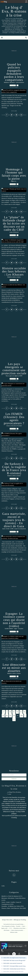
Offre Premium (6, 930)
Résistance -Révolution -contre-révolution (14, 82)
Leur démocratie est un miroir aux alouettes (14, 668)
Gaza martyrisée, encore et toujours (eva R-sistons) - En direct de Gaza (14, 520)
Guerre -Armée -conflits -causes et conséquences (14, 528)
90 (10, 712)
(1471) (12, 896)
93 (21, 712)
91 (13, 712)
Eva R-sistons (15, 815)
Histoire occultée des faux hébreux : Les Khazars (14, 271)
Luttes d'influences (14, 232)
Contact (23, 926)
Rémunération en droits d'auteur (19, 928)
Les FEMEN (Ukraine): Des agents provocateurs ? (14, 418)
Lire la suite (14, 111)
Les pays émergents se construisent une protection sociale (14, 368)
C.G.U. (10, 928)
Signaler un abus (4, 928)
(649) (14, 908)
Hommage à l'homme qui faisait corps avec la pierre (14, 174)
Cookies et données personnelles (17, 930)
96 (7, 715)
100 (21, 715)
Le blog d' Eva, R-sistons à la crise (14, 11)
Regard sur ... (14, 181)
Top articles (18, 926)
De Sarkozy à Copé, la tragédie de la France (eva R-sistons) (14, 468)
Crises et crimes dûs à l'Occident (14, 425)
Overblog (23, 919)
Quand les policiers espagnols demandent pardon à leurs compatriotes (14, 72)
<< (3, 712)
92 (17, 712)
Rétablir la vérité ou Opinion (14, 277)
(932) (13, 906)
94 (24, 712)
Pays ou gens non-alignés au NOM (14, 375)
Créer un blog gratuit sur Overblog (8, 926)
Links (3, 886)
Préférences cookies (13, 932)
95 (3, 715)
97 (10, 715)
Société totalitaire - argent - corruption (14, 628)
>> (14, 719)
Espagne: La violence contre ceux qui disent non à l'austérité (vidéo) (14, 620)
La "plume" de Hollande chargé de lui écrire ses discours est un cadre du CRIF (14, 223)
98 (14, 715)
